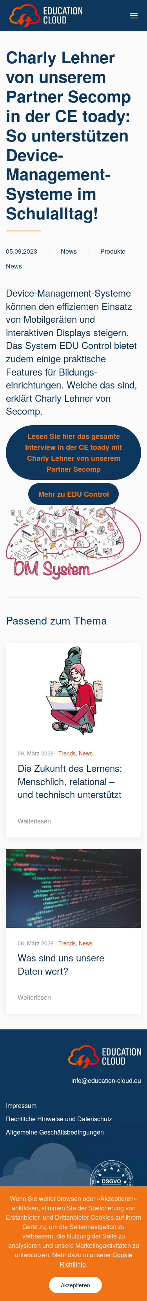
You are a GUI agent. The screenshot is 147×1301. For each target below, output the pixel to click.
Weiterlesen (34, 820)
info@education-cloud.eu (106, 1080)
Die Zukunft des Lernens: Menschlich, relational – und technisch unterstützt (70, 781)
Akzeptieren (75, 1285)
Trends (67, 753)
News (14, 265)
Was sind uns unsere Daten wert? (61, 963)
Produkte (112, 251)
